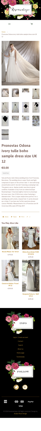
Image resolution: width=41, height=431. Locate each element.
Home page (20, 353)
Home (3, 32)
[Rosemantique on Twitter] (16, 389)
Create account (23, 337)
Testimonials (20, 357)
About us (20, 349)
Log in (15, 337)
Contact (20, 341)
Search (20, 345)
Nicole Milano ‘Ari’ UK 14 (10, 252)
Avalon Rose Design (20, 413)
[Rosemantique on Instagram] (25, 389)
